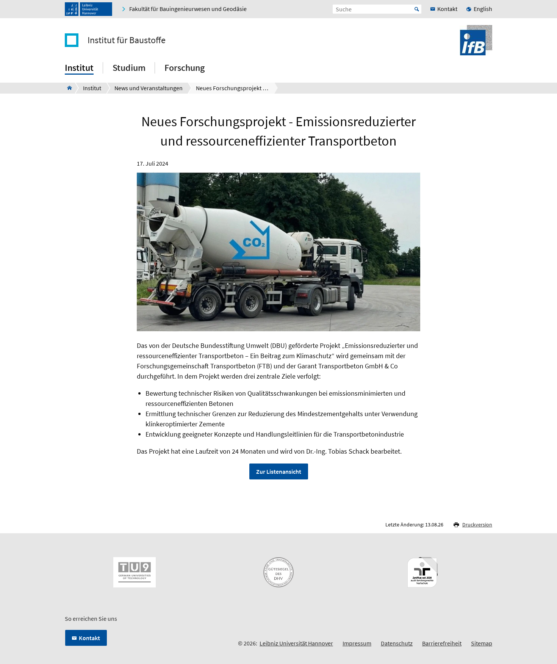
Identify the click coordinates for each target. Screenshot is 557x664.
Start (416, 9)
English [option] (483, 9)
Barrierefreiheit (442, 643)
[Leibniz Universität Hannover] (88, 9)
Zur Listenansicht (278, 471)
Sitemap (481, 643)
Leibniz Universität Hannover (296, 643)
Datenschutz (397, 643)
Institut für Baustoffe (127, 40)
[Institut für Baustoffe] (67, 88)
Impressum (357, 643)
